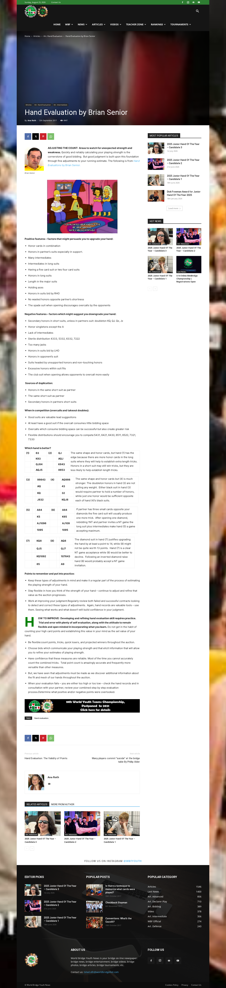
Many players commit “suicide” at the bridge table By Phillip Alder (116, 760)
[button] (197, 11)
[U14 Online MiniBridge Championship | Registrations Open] (189, 264)
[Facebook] (182, 2)
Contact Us (56, 2)
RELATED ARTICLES (37, 804)
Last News (181, 272)
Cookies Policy (171, 985)
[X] (35, 136)
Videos (114, 24)
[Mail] (193, 2)
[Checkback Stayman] (94, 906)
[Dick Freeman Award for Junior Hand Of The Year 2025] (156, 196)
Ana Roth (32, 120)
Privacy (184, 985)
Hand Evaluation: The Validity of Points (46, 758)
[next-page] (32, 849)
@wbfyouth (133, 861)
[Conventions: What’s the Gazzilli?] (94, 922)
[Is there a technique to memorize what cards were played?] (94, 890)
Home (57, 24)
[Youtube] (198, 2)
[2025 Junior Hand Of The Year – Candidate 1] (122, 823)
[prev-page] (27, 849)
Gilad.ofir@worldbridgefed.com (101, 972)
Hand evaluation (41, 718)
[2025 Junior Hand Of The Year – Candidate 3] (43, 823)
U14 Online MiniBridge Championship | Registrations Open (187, 278)
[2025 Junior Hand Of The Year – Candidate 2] (82, 823)
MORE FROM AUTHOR (62, 804)
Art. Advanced (31, 834)
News (81, 24)
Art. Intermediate (60, 105)
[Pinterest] (43, 136)
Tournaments (179, 24)
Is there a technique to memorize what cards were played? (120, 889)
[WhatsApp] (50, 136)
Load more (173, 208)
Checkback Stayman (116, 902)
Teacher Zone (134, 24)
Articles (97, 24)
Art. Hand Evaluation (53, 36)
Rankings (157, 24)
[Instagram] (187, 2)
